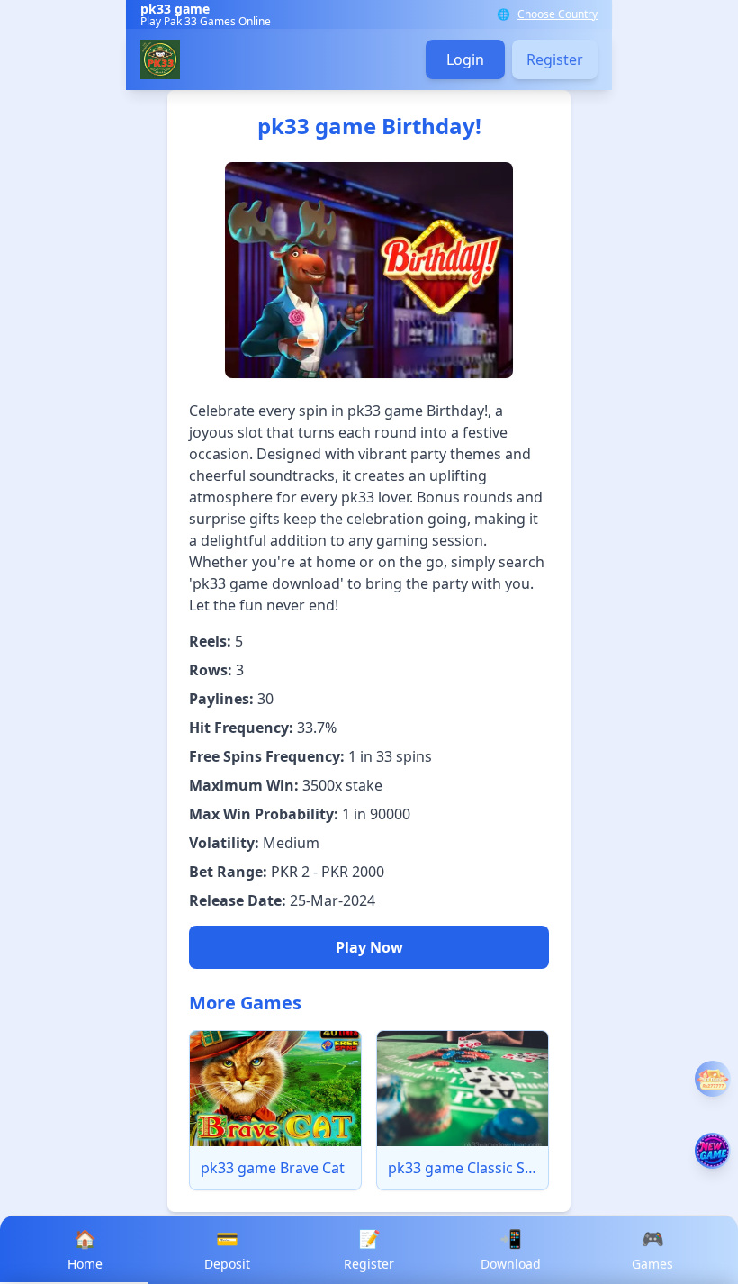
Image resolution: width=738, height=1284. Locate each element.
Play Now (369, 947)
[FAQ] (713, 1079)
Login (465, 59)
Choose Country (558, 14)
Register (554, 59)
